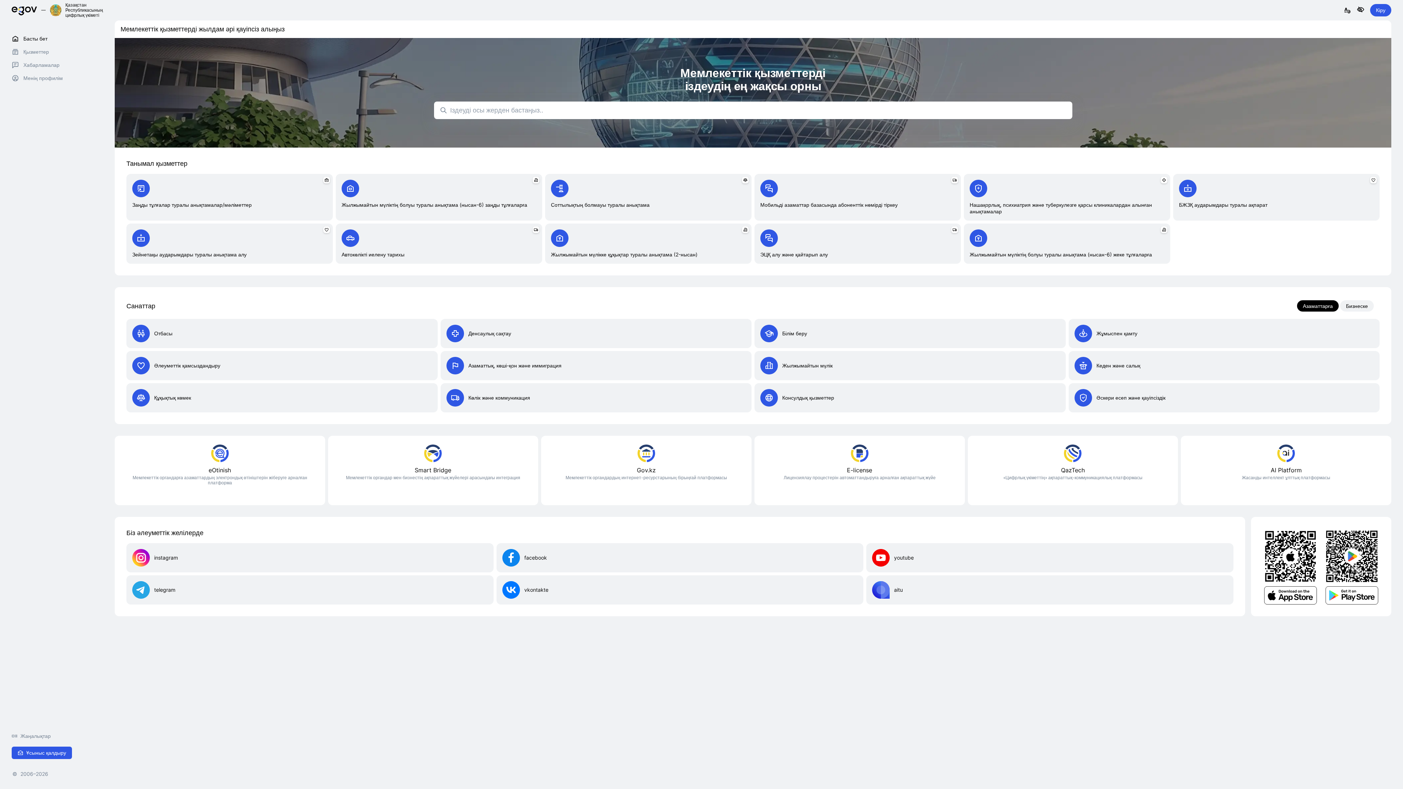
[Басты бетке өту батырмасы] (24, 10)
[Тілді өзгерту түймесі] (1347, 11)
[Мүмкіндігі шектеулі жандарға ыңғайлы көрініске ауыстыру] (1360, 10)
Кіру (1380, 10)
